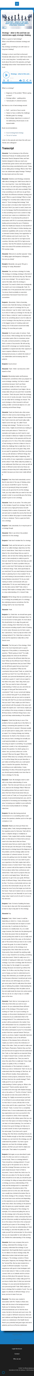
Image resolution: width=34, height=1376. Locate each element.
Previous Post (17, 1335)
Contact (17, 1354)
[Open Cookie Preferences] (3, 1373)
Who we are (17, 1359)
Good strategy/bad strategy (14, 133)
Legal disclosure (17, 1349)
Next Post (17, 1340)
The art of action (11, 135)
